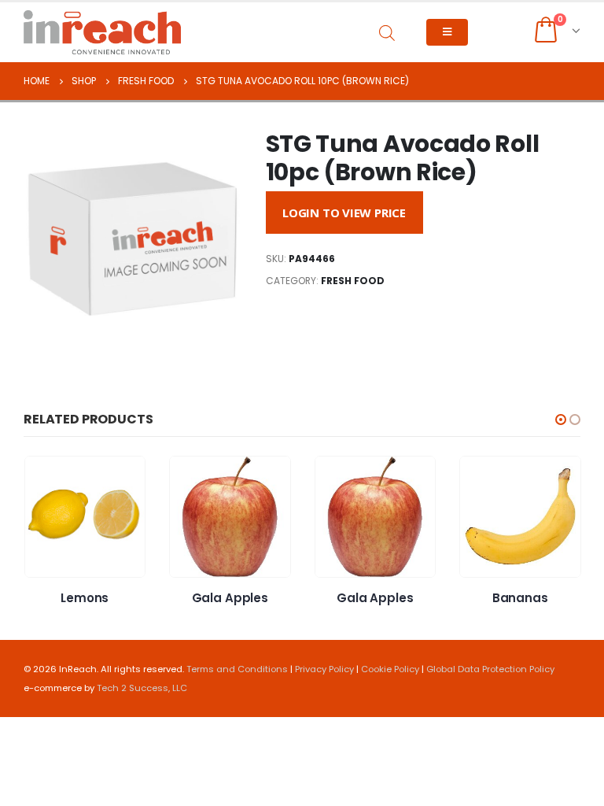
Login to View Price (344, 212)
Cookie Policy (390, 669)
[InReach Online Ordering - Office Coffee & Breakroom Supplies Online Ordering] (102, 32)
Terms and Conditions (237, 669)
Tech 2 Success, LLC (142, 688)
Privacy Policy (324, 669)
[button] (561, 419)
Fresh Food (353, 280)
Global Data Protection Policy (490, 669)
